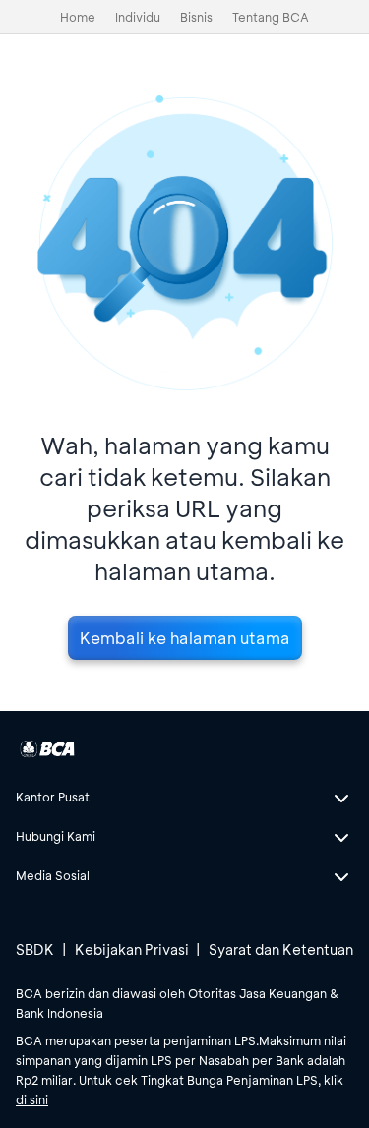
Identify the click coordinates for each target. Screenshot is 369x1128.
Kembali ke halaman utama (185, 637)
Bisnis (196, 17)
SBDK (35, 949)
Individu (137, 17)
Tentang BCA (270, 17)
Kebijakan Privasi (132, 949)
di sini (32, 1099)
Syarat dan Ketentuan (281, 949)
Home (77, 17)
